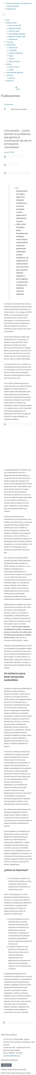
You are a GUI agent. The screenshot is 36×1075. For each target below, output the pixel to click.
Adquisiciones (11, 9)
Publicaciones (13, 48)
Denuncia (12, 78)
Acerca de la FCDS (15, 25)
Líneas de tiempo (14, 61)
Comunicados (8, 104)
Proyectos (9, 42)
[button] (3, 14)
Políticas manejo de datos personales (13, 1069)
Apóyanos (9, 81)
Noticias (9, 64)
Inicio (8, 20)
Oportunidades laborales (17, 34)
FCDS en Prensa (14, 67)
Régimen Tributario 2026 (17, 37)
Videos (11, 56)
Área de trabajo (14, 31)
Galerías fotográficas (16, 53)
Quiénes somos (11, 23)
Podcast (11, 59)
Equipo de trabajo (15, 28)
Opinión (11, 70)
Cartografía (13, 50)
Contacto (9, 75)
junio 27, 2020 (9, 152)
